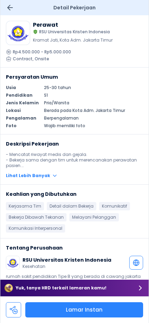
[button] (74, 176)
